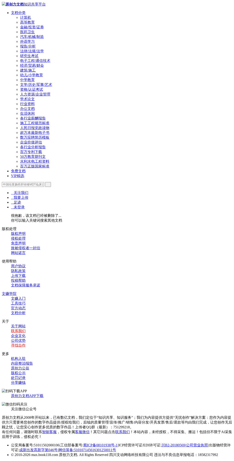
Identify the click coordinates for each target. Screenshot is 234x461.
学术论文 (27, 99)
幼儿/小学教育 (31, 75)
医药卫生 (27, 32)
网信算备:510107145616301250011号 (87, 450)
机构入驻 (18, 358)
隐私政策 (18, 271)
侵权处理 (18, 238)
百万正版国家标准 (34, 166)
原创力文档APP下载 (27, 396)
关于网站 (18, 326)
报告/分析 (28, 46)
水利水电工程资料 (34, 161)
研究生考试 (29, 56)
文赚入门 (18, 298)
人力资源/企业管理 (35, 94)
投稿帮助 (18, 280)
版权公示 (18, 373)
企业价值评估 (31, 142)
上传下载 (18, 276)
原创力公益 (20, 368)
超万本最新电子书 (34, 133)
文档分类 (18, 13)
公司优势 (18, 340)
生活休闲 (27, 113)
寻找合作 (18, 345)
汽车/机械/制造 (32, 37)
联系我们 (18, 331)
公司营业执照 (197, 445)
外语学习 (27, 41)
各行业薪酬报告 (33, 118)
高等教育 (27, 22)
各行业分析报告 (33, 147)
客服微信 (82, 432)
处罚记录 (18, 378)
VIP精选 (17, 176)
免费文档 (18, 171)
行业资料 (27, 104)
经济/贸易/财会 (32, 65)
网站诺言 (18, 253)
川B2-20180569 (173, 445)
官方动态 (18, 308)
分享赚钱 (18, 382)
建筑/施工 (28, 70)
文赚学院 (9, 294)
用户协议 (18, 266)
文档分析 (18, 313)
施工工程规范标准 (34, 123)
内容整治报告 (22, 363)
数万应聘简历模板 (34, 137)
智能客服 (49, 432)
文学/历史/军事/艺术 (36, 85)
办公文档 (27, 109)
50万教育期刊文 (33, 157)
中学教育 (27, 80)
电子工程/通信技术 (35, 61)
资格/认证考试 (31, 89)
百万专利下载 (31, 152)
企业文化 (18, 336)
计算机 (25, 17)
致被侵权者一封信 (25, 248)
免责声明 (18, 243)
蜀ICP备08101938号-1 (100, 445)
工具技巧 (18, 303)
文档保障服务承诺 (25, 285)
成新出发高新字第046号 (38, 450)
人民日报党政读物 (34, 128)
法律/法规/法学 (32, 51)
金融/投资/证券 (32, 27)
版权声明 (18, 234)
